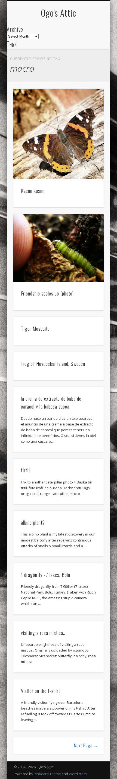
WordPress (78, 773)
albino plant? (33, 522)
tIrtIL (26, 470)
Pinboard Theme (47, 773)
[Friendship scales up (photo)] (58, 248)
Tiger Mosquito (35, 328)
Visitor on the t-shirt (40, 690)
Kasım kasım (33, 190)
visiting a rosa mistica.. (43, 632)
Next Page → (86, 745)
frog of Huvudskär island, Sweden (53, 363)
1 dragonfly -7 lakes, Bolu (45, 574)
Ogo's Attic (58, 12)
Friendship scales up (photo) (47, 293)
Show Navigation (90, 48)
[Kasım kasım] (58, 134)
